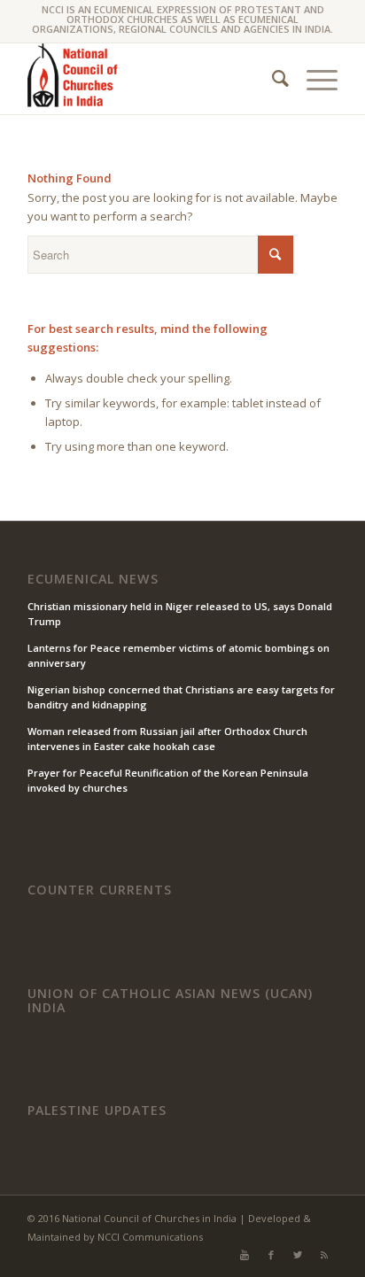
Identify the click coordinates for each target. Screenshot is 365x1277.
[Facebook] (271, 1255)
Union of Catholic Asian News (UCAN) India (170, 1000)
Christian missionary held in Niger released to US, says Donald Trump (179, 614)
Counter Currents (99, 890)
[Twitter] (297, 1255)
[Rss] (324, 1255)
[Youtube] (244, 1255)
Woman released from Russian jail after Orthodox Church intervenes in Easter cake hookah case (167, 738)
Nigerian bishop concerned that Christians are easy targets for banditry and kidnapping (181, 697)
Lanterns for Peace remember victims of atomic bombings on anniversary (178, 655)
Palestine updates (97, 1110)
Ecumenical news (93, 579)
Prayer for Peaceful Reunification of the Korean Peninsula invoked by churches (167, 780)
